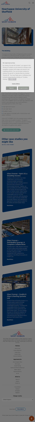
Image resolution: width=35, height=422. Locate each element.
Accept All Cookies (23, 88)
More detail (12, 79)
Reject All (11, 88)
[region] (17, 75)
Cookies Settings (16, 83)
